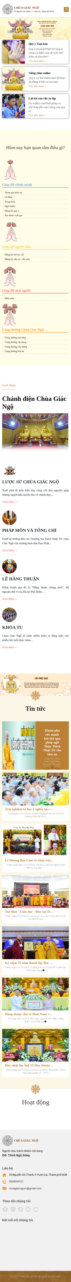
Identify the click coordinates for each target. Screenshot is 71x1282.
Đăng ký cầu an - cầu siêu (17, 259)
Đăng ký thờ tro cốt (14, 254)
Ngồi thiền (10, 206)
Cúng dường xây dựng (16, 346)
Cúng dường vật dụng (15, 342)
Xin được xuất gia (13, 215)
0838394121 (16, 1181)
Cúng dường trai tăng (15, 337)
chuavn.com (54, 1276)
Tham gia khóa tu (13, 192)
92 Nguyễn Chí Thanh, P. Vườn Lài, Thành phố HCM (38, 1174)
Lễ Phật (8, 197)
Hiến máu (9, 298)
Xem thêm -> (9, 501)
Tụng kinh (10, 201)
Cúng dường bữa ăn (14, 351)
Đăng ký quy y (12, 210)
